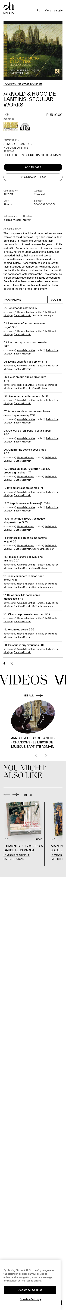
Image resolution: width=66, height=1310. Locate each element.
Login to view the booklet (23, 84)
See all (28, 695)
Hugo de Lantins (16, 147)
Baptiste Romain (48, 154)
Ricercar (8, 204)
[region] (30, 1285)
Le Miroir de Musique (19, 154)
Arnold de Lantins (17, 143)
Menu (48, 10)
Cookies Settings (30, 1299)
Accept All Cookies (30, 1290)
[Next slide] (15, 794)
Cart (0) (58, 10)
